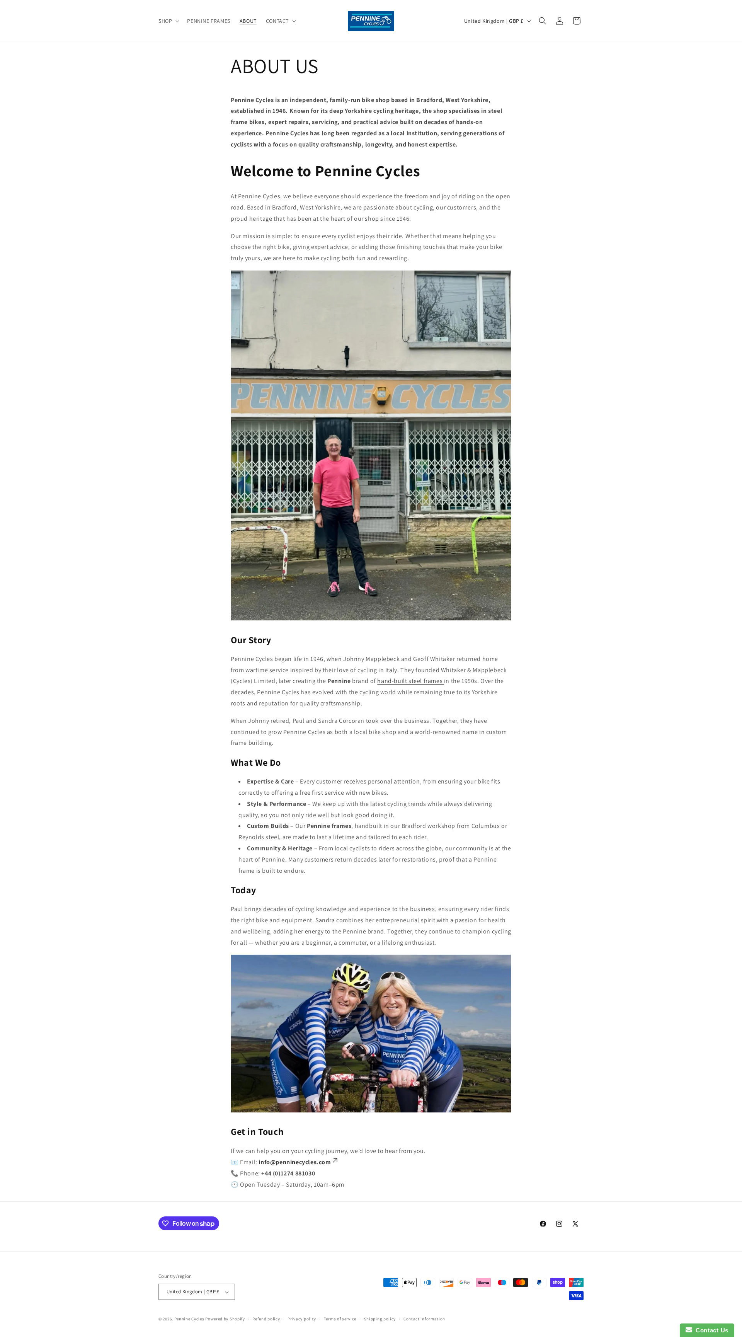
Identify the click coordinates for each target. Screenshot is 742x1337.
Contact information (424, 1319)
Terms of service (340, 1319)
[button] (168, 21)
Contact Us (710, 1330)
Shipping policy (380, 1319)
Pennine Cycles (189, 1319)
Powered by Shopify (225, 1319)
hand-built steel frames (410, 681)
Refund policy (266, 1319)
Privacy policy (302, 1319)
